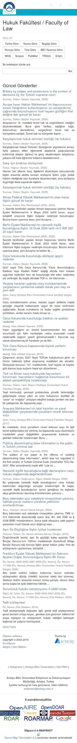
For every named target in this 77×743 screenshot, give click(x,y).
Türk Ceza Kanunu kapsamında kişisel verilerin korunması (34, 347)
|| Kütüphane (15, 667)
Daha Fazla (9, 627)
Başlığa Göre (49, 43)
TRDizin (46, 56)
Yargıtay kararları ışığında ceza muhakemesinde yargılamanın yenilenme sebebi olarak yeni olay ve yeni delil (36, 286)
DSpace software (12, 636)
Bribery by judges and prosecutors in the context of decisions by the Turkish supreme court (37, 93)
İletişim (7, 647)
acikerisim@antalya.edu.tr (38, 688)
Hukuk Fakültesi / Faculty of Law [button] (24, 12)
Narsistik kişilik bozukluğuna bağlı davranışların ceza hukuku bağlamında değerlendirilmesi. (38, 472)
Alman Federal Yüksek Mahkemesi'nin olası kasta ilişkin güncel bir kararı (36, 199)
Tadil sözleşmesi (14, 602)
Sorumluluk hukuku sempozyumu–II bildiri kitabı (35, 588)
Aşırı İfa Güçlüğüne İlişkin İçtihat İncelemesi (32, 529)
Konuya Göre (12, 50)
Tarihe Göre (12, 43)
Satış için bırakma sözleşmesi (23, 163)
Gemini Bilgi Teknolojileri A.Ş (20, 737)
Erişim (59, 56)
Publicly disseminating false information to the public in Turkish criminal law (38, 445)
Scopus (19, 56)
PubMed (33, 56)
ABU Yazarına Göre (51, 50)
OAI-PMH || (62, 667)
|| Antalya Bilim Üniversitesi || (39, 667)
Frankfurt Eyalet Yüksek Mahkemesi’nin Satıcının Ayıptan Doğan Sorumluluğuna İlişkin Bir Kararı (35, 555)
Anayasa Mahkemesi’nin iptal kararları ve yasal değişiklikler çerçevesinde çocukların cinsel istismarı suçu (38, 411)
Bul (70, 71)
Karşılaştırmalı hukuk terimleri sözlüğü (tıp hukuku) (37, 138)
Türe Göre (30, 50)
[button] (51, 4)
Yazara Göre (30, 43)
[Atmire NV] (64, 640)
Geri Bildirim (20, 647)
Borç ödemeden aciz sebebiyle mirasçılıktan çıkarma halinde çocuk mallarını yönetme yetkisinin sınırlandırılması (38, 501)
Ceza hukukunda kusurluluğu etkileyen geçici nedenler (33, 257)
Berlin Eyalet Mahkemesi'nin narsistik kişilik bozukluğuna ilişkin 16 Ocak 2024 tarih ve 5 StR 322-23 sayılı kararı (38, 227)
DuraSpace (9, 643)
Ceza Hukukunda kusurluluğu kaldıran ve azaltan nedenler (35, 320)
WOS (8, 56)
